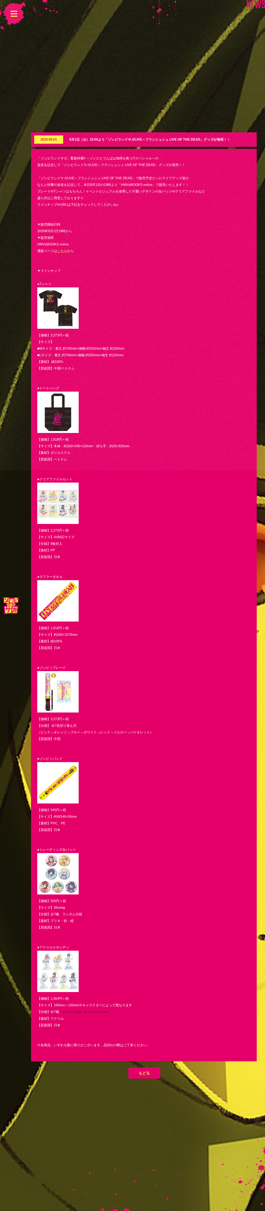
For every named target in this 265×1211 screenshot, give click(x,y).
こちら (62, 251)
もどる (144, 1073)
